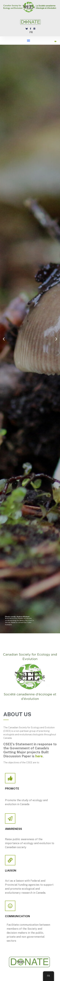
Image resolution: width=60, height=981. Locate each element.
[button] (28, 40)
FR (31, 32)
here (39, 756)
